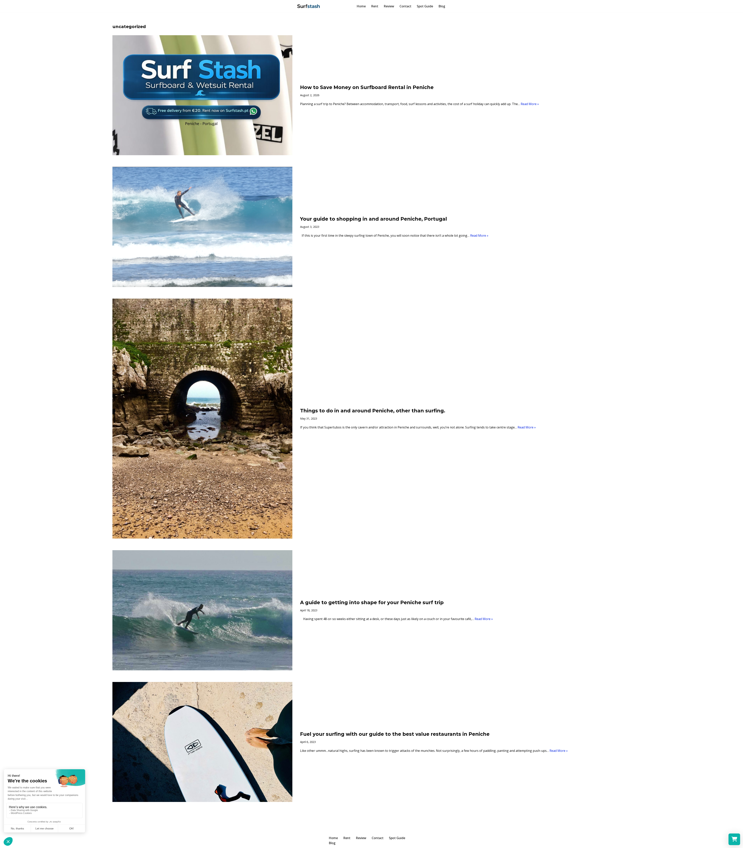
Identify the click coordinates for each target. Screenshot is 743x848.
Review (389, 6)
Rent (374, 6)
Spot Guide (425, 6)
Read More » (530, 104)
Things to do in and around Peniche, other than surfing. (372, 411)
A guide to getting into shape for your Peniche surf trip (372, 602)
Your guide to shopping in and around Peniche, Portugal (373, 219)
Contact (405, 6)
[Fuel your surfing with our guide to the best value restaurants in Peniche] (202, 742)
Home (361, 6)
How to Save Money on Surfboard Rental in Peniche (367, 87)
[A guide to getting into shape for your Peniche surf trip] (202, 610)
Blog (441, 6)
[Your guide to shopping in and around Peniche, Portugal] (202, 227)
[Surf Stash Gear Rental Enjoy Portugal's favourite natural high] (308, 6)
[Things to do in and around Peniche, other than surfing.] (202, 419)
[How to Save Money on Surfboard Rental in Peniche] (202, 95)
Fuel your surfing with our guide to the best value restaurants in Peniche (395, 734)
